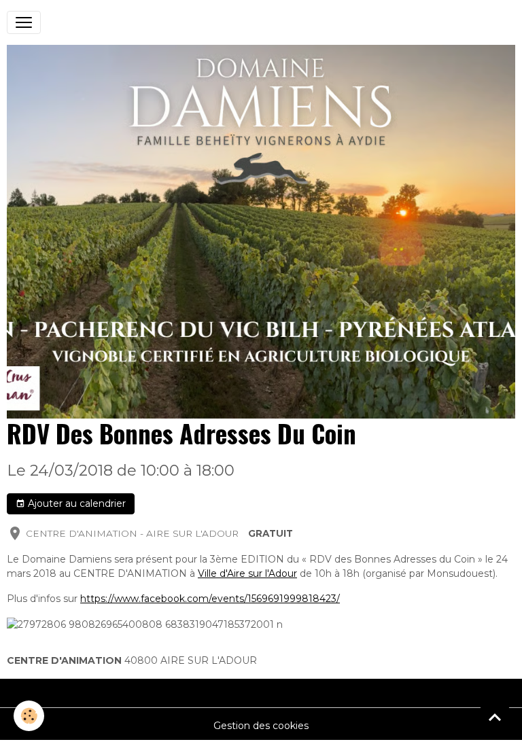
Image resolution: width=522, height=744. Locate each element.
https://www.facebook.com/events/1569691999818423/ (210, 598)
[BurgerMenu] (24, 22)
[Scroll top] (495, 717)
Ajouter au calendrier (75, 503)
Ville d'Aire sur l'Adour (247, 573)
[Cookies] (29, 716)
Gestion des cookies (261, 726)
